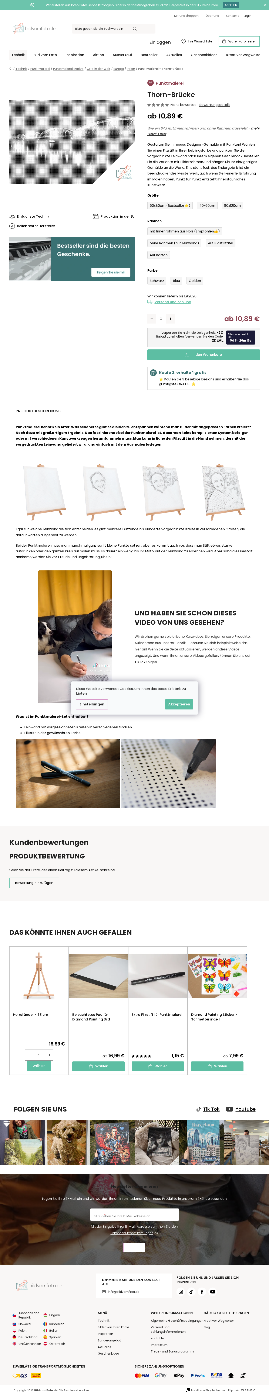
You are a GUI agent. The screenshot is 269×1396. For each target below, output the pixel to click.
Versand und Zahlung (173, 302)
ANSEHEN (231, 5)
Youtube (246, 1109)
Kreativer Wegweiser (219, 1321)
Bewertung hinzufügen (34, 882)
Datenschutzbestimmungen (132, 1233)
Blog (207, 1327)
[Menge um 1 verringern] (151, 319)
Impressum (159, 1345)
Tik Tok (211, 1109)
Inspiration (105, 1334)
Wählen (39, 1065)
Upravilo (242, 1390)
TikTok (140, 662)
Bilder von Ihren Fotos (113, 1327)
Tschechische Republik (29, 1315)
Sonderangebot (109, 1340)
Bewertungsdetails (214, 105)
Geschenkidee (108, 1353)
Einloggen (160, 42)
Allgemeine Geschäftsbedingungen (177, 1321)
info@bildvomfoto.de (123, 1292)
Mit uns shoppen (186, 16)
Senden (134, 1247)
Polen (23, 1330)
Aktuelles (104, 1347)
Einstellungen (92, 704)
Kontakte (232, 16)
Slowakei (25, 1324)
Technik (104, 1321)
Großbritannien (30, 1344)
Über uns (212, 16)
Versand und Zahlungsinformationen (168, 1329)
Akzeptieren (179, 704)
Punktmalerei (28, 427)
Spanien (55, 1337)
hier (162, 134)
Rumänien (56, 1324)
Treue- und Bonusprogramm (172, 1351)
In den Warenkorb (207, 354)
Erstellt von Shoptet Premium (209, 1390)
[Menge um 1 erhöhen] (170, 319)
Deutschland (28, 1337)
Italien (53, 1330)
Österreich (57, 1344)
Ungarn (54, 1315)
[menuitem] (18, 55)
